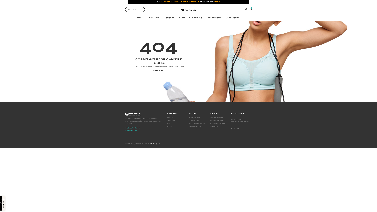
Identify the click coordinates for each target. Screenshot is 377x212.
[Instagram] (234, 128)
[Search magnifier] (142, 9)
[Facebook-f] (231, 128)
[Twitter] (238, 128)
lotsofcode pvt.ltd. (155, 144)
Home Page (158, 70)
